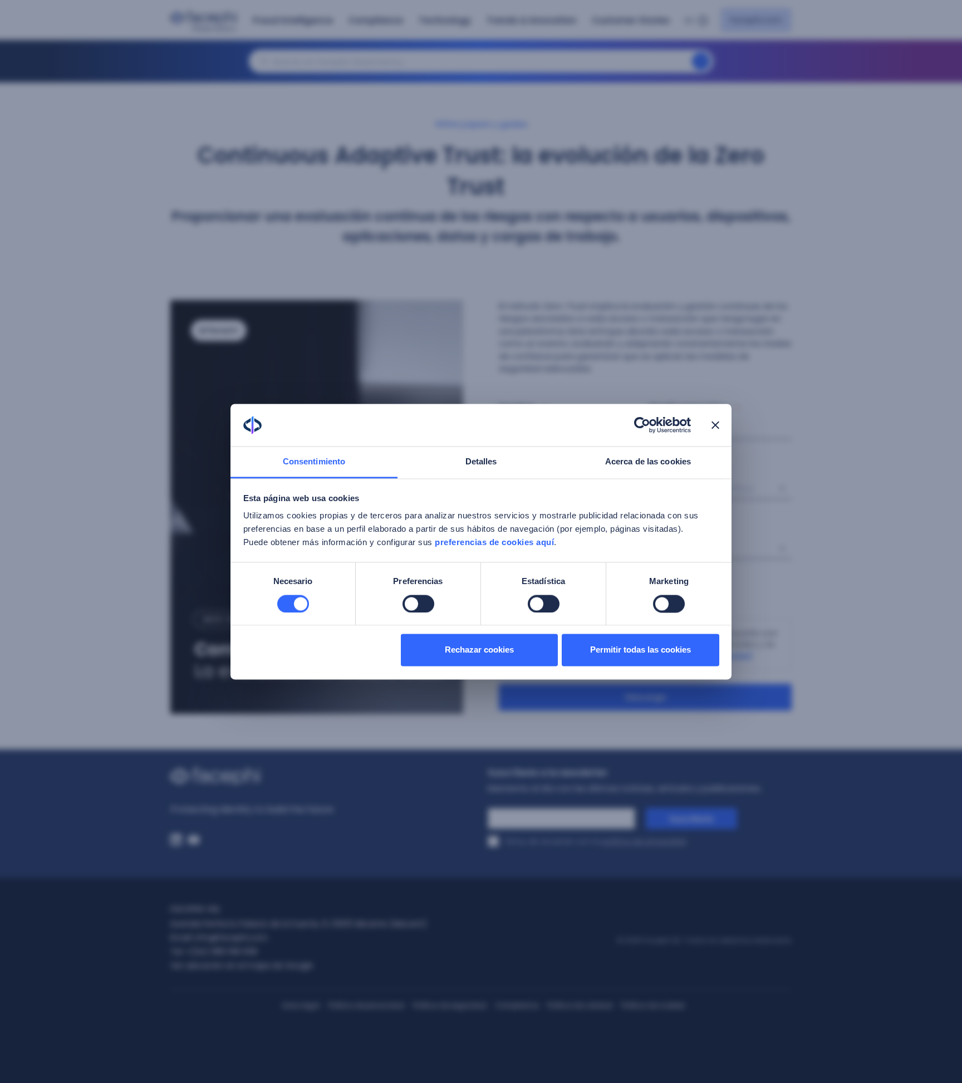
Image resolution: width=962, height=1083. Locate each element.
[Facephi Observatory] (206, 21)
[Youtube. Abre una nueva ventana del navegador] (193, 839)
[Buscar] (701, 61)
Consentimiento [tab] (314, 462)
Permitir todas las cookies (640, 650)
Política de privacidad (366, 1005)
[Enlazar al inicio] (322, 776)
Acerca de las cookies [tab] (648, 462)
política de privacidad (644, 841)
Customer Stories (631, 20)
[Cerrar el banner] (715, 425)
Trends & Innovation (531, 20)
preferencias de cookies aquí (494, 542)
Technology (445, 20)
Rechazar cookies (479, 650)
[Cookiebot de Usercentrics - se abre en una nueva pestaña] (642, 424)
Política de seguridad (450, 1005)
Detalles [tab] (481, 462)
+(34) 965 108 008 (221, 951)
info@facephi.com (231, 937)
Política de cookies (653, 1005)
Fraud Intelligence (293, 20)
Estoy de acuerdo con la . (596, 841)
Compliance (376, 20)
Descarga (645, 697)
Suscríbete (691, 819)
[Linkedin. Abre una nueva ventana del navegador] (175, 839)
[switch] (418, 603)
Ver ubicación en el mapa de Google (241, 965)
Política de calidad (579, 1005)
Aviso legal (301, 1005)
